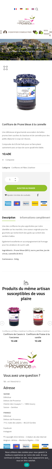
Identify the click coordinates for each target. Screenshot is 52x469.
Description (8, 217)
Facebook (7, 428)
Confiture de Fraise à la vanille (38, 335)
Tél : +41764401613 (11, 381)
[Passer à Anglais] (33, 9)
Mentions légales (26, 440)
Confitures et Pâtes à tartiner (29, 48)
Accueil (7, 48)
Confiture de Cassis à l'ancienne (14, 335)
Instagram (7, 431)
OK (26, 465)
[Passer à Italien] (27, 9)
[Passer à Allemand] (21, 9)
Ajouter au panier (26, 188)
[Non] (48, 458)
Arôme (14, 440)
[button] (5, 68)
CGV (37, 440)
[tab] (8, 218)
